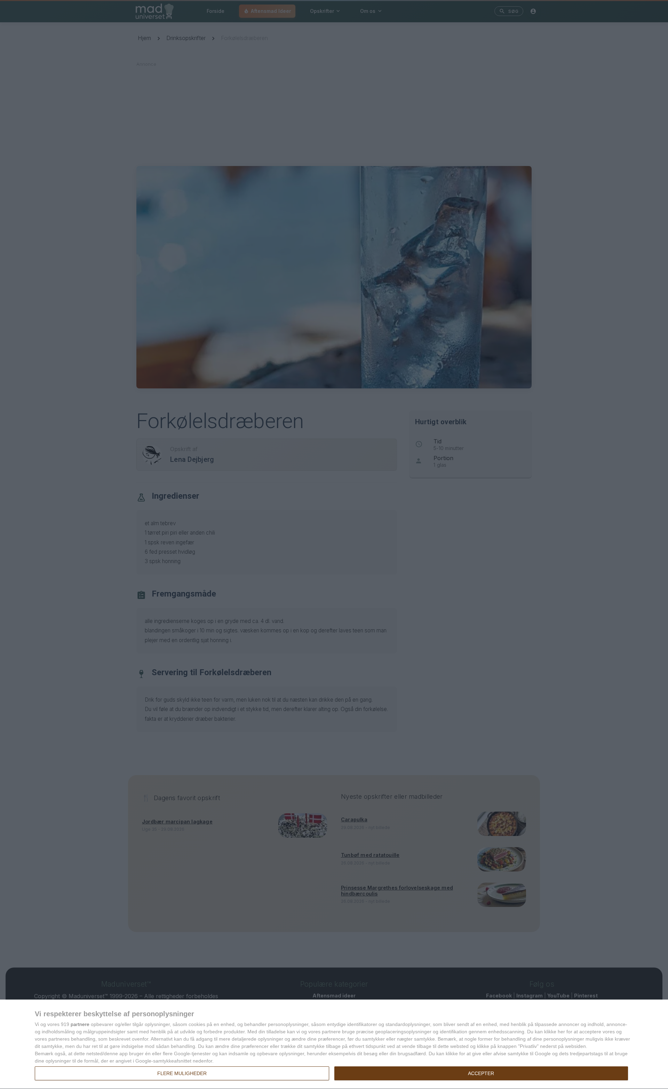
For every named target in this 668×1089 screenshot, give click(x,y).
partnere (80, 1024)
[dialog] (334, 1044)
